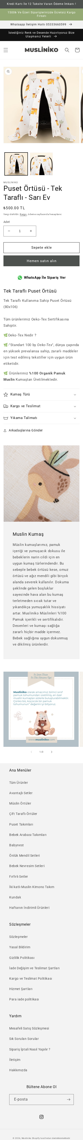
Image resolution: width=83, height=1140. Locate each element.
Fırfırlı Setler (18, 876)
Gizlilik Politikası (21, 958)
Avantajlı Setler (21, 793)
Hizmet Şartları (21, 989)
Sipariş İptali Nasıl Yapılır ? (29, 1049)
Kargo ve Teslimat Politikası (30, 978)
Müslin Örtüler (20, 803)
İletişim (15, 1060)
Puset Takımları (21, 824)
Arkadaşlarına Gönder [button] (26, 430)
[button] (6, 50)
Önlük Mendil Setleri (24, 855)
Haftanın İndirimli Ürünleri (29, 908)
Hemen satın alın (41, 261)
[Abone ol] (68, 1099)
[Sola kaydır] (31, 752)
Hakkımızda (18, 1070)
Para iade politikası (24, 999)
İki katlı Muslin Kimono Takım (31, 887)
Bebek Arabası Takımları (28, 835)
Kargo (23, 214)
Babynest (16, 845)
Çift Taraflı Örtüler (23, 814)
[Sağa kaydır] (52, 752)
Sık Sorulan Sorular (24, 1039)
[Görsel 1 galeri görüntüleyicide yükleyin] (16, 164)
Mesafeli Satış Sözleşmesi (29, 1028)
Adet (6, 222)
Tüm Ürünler (18, 782)
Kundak (15, 897)
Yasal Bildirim (19, 947)
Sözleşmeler (18, 937)
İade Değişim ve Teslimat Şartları (34, 968)
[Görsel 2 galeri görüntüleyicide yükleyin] (41, 164)
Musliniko (26, 1138)
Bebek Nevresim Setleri (26, 866)
